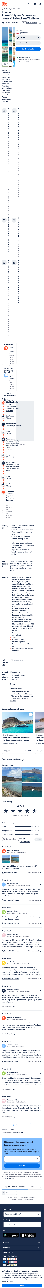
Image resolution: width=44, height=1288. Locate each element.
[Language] (34, 3)
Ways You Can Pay (10, 1256)
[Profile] (40, 4)
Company (6, 1247)
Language (7, 1209)
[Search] (29, 3)
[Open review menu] (40, 851)
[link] (17, 733)
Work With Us (8, 1252)
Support (6, 1243)
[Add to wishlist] (31, 714)
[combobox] (26, 841)
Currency (6, 1220)
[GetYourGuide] (4, 4)
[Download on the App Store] (28, 1235)
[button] (10, 22)
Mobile (5, 1231)
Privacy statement (9, 1178)
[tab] (15, 1186)
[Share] (40, 22)
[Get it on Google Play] (11, 1235)
